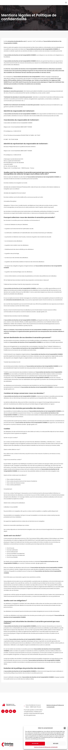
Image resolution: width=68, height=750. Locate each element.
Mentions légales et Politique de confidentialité (45, 747)
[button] (65, 728)
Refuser (55, 743)
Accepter (35, 743)
